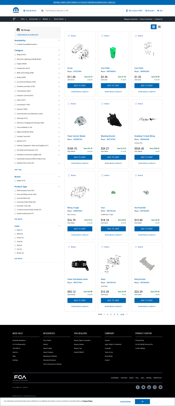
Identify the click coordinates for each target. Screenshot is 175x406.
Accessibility (108, 356)
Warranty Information (49, 360)
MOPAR (149, 378)
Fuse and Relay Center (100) (26, 194)
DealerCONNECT (79, 352)
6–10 (122, 314)
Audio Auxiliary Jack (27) (25, 213)
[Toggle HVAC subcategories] (59, 100)
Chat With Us (16, 348)
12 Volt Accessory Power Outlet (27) (29, 210)
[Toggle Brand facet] (59, 176)
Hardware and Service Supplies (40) (29, 155)
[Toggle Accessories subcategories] (59, 104)
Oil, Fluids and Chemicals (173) (27, 150)
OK (142, 401)
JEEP (142, 378)
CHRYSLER (124, 378)
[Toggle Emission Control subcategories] (59, 95)
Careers (107, 340)
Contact (107, 360)
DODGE (131, 378)
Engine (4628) (21, 64)
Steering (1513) (22, 118)
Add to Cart (80, 85)
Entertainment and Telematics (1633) (30, 114)
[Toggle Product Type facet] (59, 186)
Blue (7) (19, 230)
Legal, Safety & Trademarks (113, 344)
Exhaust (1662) (22, 109)
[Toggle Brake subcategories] (59, 77)
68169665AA (144, 283)
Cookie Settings (140, 348)
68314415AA (111, 211)
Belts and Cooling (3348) (25, 73)
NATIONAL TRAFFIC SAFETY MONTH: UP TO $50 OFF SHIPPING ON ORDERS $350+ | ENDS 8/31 (84, 2)
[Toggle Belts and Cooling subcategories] (59, 72)
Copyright (108, 348)
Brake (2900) (21, 77)
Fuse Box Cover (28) (24, 206)
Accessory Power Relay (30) (26, 202)
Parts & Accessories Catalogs (52, 364)
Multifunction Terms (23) (25, 163)
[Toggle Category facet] (59, 50)
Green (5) (20, 238)
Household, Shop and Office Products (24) (31, 159)
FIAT (137, 378)
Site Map (15, 360)
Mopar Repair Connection (82, 340)
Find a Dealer (47, 340)
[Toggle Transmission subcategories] (59, 91)
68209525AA (144, 71)
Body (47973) (21, 55)
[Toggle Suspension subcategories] (59, 68)
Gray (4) (19, 241)
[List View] (159, 26)
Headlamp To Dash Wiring (144, 136)
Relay (103, 279)
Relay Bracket (140, 279)
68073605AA (111, 71)
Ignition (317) (21, 141)
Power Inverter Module (76, 136)
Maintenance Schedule (50, 356)
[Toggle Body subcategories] (59, 54)
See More (18, 219)
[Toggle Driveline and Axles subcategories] (59, 86)
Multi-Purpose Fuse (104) (25, 190)
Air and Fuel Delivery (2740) (26, 82)
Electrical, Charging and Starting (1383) (30, 123)
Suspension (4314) (23, 68)
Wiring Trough (73, 208)
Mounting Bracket (108, 136)
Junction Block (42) (23, 198)
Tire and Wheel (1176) (24, 127)
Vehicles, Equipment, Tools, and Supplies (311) (32, 146)
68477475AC (111, 139)
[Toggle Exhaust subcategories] (59, 109)
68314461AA (111, 283)
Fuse (103, 208)
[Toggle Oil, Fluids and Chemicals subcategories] (59, 150)
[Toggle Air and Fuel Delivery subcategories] (59, 82)
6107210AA (77, 71)
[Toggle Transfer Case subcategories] (59, 136)
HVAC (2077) (21, 100)
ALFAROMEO (115, 378)
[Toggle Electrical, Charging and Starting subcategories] (59, 122)
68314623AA (144, 211)
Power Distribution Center (77, 279)
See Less (18, 169)
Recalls (45, 344)
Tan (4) (19, 249)
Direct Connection (146, 19)
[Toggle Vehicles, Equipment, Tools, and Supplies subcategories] (59, 145)
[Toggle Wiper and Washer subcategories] (59, 132)
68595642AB (144, 139)
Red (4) (19, 245)
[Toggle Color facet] (59, 226)
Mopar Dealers (79, 344)
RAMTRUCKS (157, 378)
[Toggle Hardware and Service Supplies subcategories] (59, 154)
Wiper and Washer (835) (25, 132)
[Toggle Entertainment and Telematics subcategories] (59, 113)
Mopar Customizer (131, 19)
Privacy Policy (139, 340)
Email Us (15, 352)
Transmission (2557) (24, 91)
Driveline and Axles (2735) (26, 86)
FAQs (14, 356)
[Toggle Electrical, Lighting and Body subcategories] (59, 59)
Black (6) (20, 234)
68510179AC (77, 283)
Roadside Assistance (19, 340)
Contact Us (158, 19)
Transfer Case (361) (23, 136)
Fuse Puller (105, 68)
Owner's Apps (47, 348)
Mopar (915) (21, 181)
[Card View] (154, 26)
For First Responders (19, 344)
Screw (70, 68)
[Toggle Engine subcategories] (59, 63)
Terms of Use (109, 352)
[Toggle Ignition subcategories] (59, 141)
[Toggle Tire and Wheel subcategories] (59, 127)
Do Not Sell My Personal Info (144, 344)
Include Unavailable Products (27, 44)
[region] (87, 402)
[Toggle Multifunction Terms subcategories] (59, 163)
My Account (149, 11)
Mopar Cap (78, 348)
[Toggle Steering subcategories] (59, 118)
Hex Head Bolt (140, 208)
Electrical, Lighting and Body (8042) (29, 59)
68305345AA (77, 211)
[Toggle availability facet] (59, 40)
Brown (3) (20, 253)
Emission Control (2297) (25, 96)
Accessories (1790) (23, 105)
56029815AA (77, 139)
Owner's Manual (48, 352)
